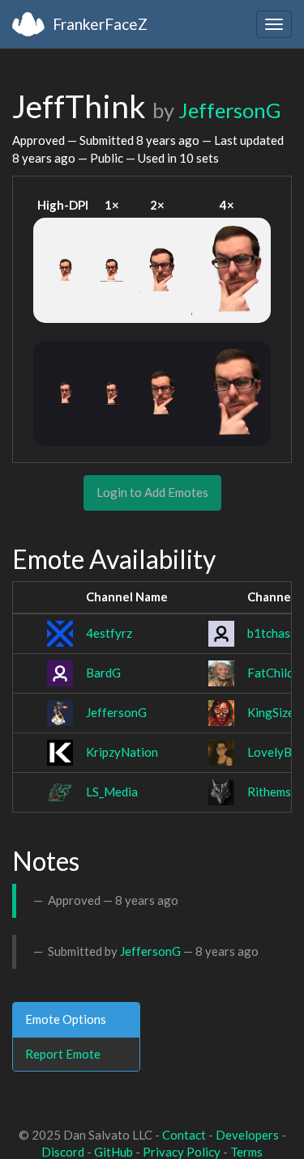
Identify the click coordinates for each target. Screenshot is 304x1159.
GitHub (113, 1151)
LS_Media (112, 791)
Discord (62, 1151)
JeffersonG (229, 110)
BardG (103, 672)
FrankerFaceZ (100, 24)
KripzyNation (122, 752)
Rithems (269, 791)
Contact (184, 1134)
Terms (246, 1151)
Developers (247, 1134)
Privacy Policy (182, 1151)
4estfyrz (109, 633)
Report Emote (63, 1053)
